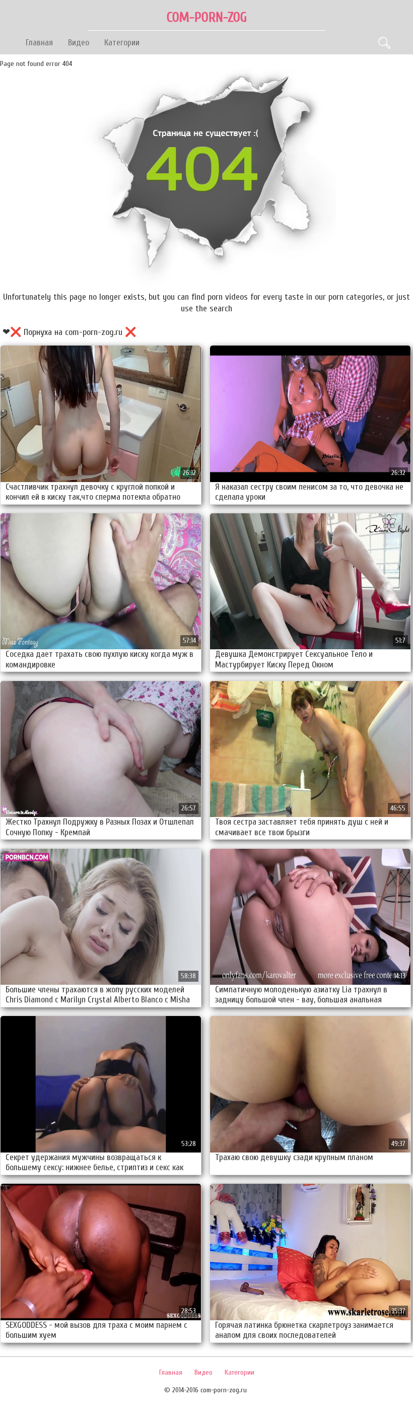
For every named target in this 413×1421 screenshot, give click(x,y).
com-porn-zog (207, 17)
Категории (122, 42)
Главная (39, 42)
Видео (78, 42)
